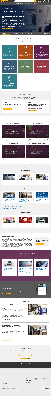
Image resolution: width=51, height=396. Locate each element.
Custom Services (27, 3)
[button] (35, 1)
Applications (17, 3)
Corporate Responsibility (46, 378)
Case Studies (39, 33)
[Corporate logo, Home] (4, 1)
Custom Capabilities (37, 379)
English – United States (45, 388)
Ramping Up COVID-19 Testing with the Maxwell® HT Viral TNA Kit (11, 206)
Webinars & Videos (15, 33)
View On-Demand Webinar (8, 109)
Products (13, 3)
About (38, 3)
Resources (31, 3)
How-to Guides (5, 33)
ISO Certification (45, 377)
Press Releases (45, 379)
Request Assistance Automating (7, 28)
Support (35, 3)
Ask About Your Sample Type (25, 358)
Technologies (21, 3)
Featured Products (30, 33)
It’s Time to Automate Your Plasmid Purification (9, 208)
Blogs (22, 33)
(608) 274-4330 (28, 382)
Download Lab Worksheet (6, 293)
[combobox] (24, 1)
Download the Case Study (6, 319)
